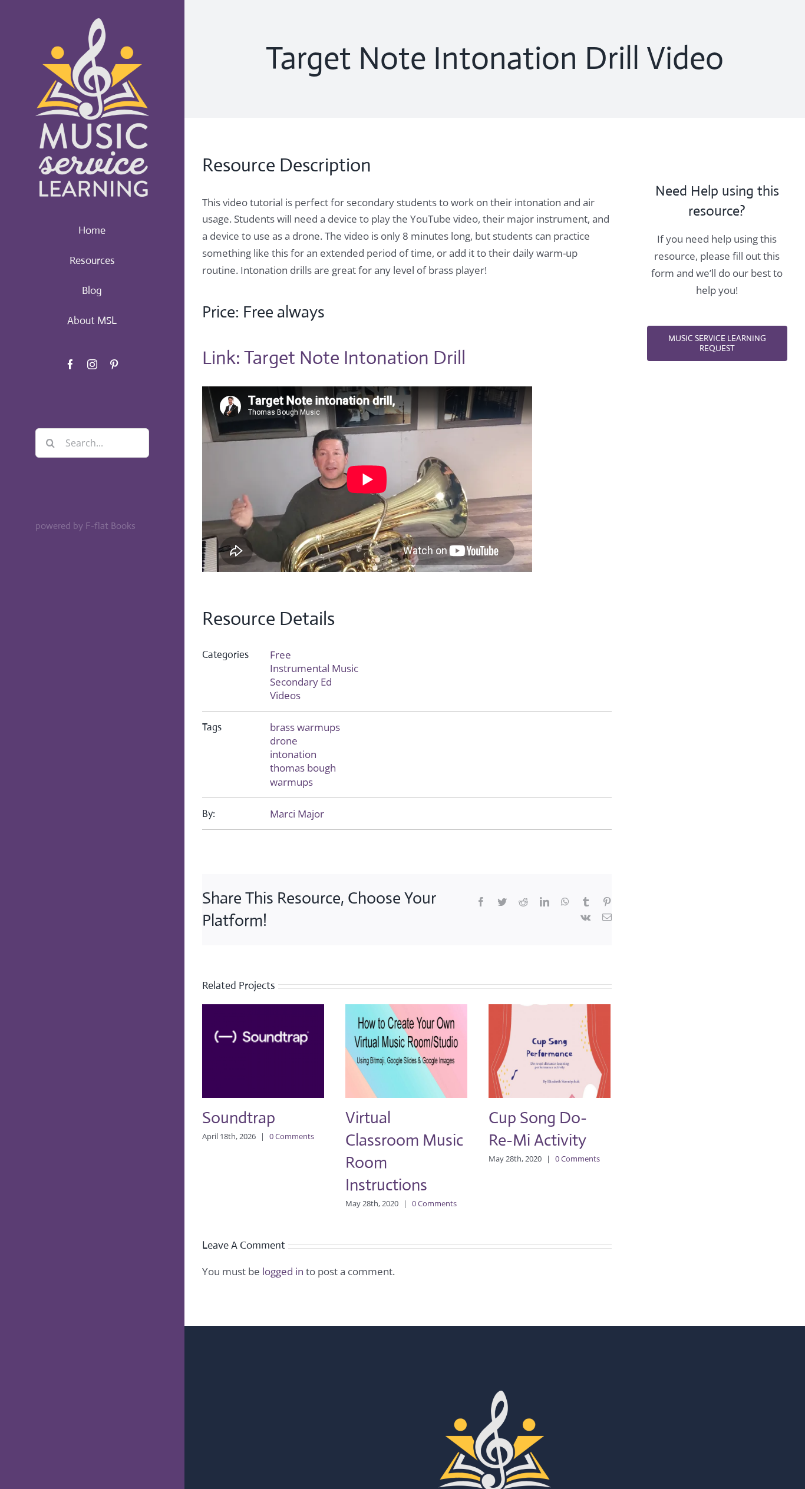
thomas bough (303, 768)
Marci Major (297, 813)
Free (280, 654)
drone (284, 740)
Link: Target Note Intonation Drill (334, 357)
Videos (285, 695)
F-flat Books (110, 526)
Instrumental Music (314, 668)
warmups (291, 782)
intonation (293, 754)
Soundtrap (238, 1117)
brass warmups (305, 727)
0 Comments (291, 1136)
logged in (282, 1271)
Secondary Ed (301, 682)
